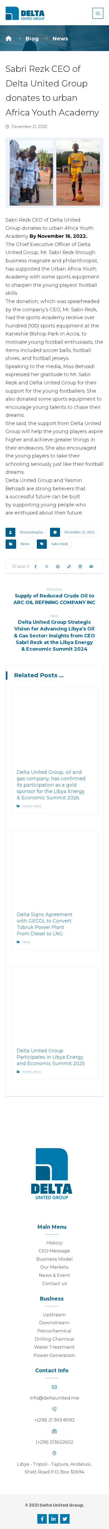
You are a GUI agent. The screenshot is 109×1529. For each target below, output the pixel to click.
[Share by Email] (91, 566)
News (25, 544)
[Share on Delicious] (69, 566)
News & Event (54, 1275)
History (54, 1242)
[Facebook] (42, 1519)
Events (27, 806)
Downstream (54, 1322)
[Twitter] (65, 1519)
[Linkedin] (53, 1519)
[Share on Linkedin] (80, 566)
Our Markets (54, 1267)
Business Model (54, 1259)
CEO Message (54, 1250)
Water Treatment (54, 1347)
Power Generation (54, 1355)
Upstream (54, 1314)
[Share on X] (47, 566)
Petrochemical (54, 1330)
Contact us (54, 1283)
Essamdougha (31, 532)
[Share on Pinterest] (58, 566)
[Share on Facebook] (35, 566)
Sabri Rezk (59, 544)
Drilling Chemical (54, 1339)
